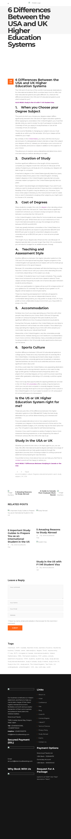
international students (41, 653)
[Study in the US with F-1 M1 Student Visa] (49, 549)
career (23, 650)
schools (50, 656)
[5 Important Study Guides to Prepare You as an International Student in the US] (21, 518)
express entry (52, 650)
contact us (19, 460)
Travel (27, 472)
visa (36, 667)
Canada (17, 650)
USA (25, 476)
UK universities (31, 384)
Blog (40, 710)
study (59, 474)
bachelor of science (45, 648)
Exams (41, 738)
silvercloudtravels (20, 545)
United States (33, 139)
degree (44, 207)
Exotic (45, 650)
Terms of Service (44, 726)
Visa (40, 706)
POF (40, 656)
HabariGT (42, 722)
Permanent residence (29, 656)
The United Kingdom (37, 664)
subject (17, 476)
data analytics (31, 650)
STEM (26, 659)
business (10, 650)
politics (45, 656)
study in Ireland (43, 661)
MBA (19, 656)
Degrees (36, 474)
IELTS (16, 653)
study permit (25, 664)
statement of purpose (15, 659)
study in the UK (54, 661)
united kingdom (24, 667)
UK (22, 476)
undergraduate (13, 667)
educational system (46, 474)
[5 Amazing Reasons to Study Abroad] (49, 517)
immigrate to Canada (26, 653)
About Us (42, 694)
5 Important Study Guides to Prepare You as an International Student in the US (19, 536)
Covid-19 (41, 714)
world (48, 667)
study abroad (54, 659)
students (32, 659)
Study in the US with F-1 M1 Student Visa (49, 563)
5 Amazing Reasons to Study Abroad (48, 531)
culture (29, 474)
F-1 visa (10, 653)
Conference (43, 702)
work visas (42, 667)
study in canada (31, 661)
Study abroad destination (16, 661)
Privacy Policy (43, 730)
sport (55, 474)
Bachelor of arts (32, 648)
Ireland (52, 653)
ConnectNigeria (44, 718)
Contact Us (42, 742)
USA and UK (37, 413)
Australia (23, 648)
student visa (40, 659)
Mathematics (12, 656)
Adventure (11, 648)
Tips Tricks (48, 664)
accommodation (21, 474)
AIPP (18, 648)
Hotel (40, 698)
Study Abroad (43, 734)
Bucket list (57, 648)
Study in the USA (14, 664)
